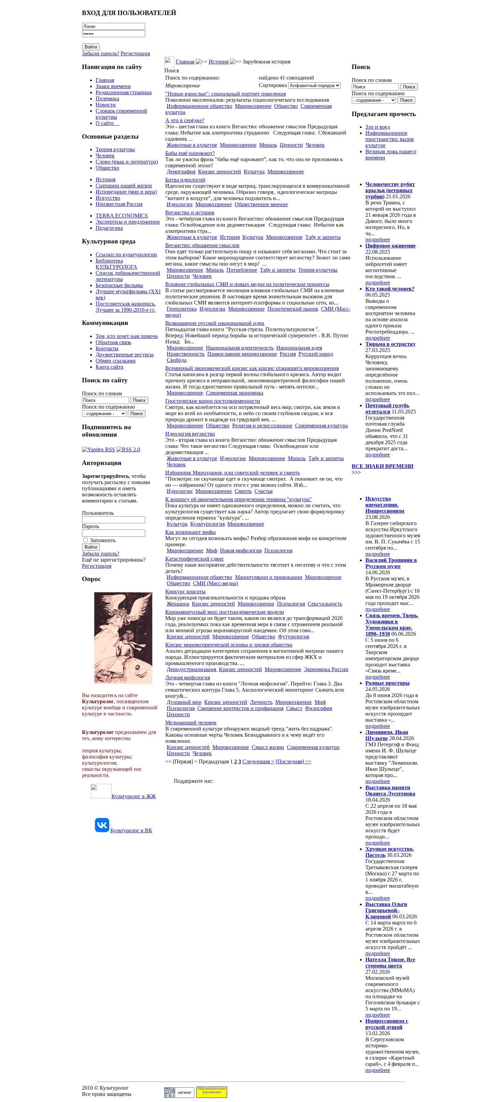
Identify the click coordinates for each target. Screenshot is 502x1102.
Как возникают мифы (190, 532)
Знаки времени (113, 86)
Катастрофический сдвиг (194, 559)
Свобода (176, 360)
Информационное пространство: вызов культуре (389, 139)
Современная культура (321, 425)
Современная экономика (234, 393)
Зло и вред (377, 127)
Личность (261, 702)
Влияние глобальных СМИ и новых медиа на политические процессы (247, 284)
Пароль (90, 526)
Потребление (241, 270)
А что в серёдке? (184, 120)
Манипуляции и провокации (268, 577)
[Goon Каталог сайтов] (179, 1096)
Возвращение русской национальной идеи (214, 323)
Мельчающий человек (191, 722)
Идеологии (180, 204)
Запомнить (102, 540)
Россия (288, 354)
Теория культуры (115, 149)
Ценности (291, 145)
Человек (105, 155)
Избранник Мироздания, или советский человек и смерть (232, 473)
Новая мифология (241, 550)
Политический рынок (292, 309)
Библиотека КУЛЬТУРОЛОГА (116, 264)
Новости (106, 105)
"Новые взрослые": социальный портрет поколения (225, 94)
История (105, 179)
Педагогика (109, 228)
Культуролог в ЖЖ (134, 796)
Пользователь (98, 513)
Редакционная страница (124, 92)
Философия (318, 708)
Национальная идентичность (240, 348)
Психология (278, 550)
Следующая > (258, 761)
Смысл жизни (268, 747)
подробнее (377, 239)
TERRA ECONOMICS (122, 215)
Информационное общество (199, 106)
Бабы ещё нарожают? (190, 153)
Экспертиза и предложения (127, 222)
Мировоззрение (253, 106)
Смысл (294, 708)
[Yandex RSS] (98, 448)
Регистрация (135, 53)
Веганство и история (189, 212)
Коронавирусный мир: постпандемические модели (224, 612)
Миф (211, 550)
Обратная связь (113, 342)
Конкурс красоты (185, 591)
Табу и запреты (323, 237)
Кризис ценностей (219, 171)
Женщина (178, 604)
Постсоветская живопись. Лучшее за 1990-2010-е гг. (126, 307)
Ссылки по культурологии (126, 254)
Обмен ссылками (116, 361)
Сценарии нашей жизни (124, 185)
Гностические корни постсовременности (212, 401)
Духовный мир (184, 702)
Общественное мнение (261, 204)
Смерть (243, 491)
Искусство (108, 198)
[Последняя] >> (293, 761)
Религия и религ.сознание (262, 425)
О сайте (107, 123)
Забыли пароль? (100, 53)
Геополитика (182, 309)
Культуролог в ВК (131, 830)
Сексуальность (325, 604)
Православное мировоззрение (242, 354)
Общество (107, 168)
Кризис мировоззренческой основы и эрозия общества (228, 645)
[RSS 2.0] (128, 448)
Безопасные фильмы (119, 285)
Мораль (268, 145)
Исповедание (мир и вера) (126, 192)
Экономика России (326, 669)
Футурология (293, 636)
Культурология (207, 524)
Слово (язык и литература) (127, 162)
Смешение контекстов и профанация (240, 708)
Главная (105, 80)
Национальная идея (299, 348)
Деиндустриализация (192, 669)
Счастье (263, 491)
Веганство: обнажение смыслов (202, 245)
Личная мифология (187, 677)
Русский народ (315, 354)
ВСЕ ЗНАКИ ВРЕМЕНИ (382, 466)
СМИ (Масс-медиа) (215, 583)
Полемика (107, 98)
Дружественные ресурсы (125, 354)
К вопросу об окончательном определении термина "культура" (238, 499)
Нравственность (186, 354)
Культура (254, 171)
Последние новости (380, 485)
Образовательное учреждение (212, 1090)
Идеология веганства (190, 434)
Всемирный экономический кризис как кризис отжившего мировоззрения (252, 368)
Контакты (107, 348)
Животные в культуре (192, 145)
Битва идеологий (185, 180)
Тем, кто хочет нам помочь (127, 336)
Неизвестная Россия (119, 204)
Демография (181, 171)
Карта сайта (109, 367)
